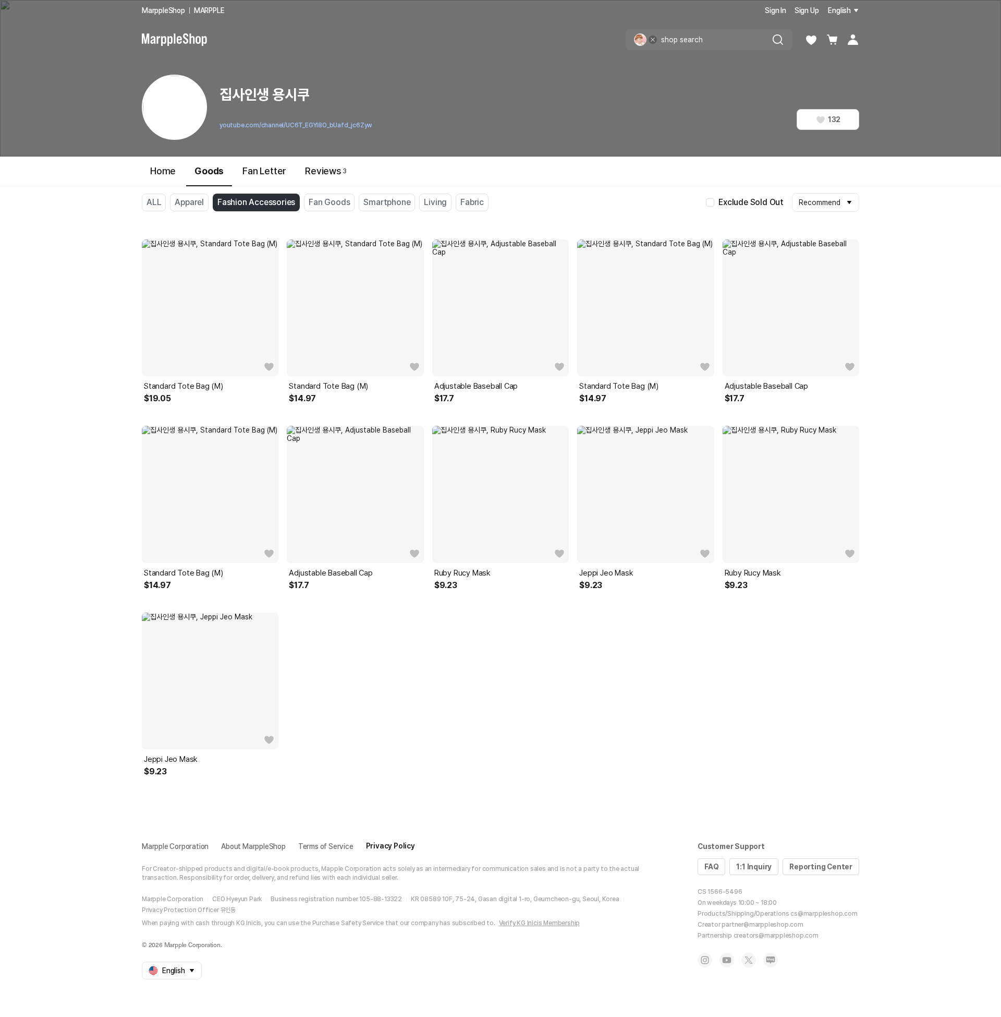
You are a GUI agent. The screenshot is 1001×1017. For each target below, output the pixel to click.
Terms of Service (325, 846)
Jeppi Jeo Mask (606, 573)
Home (163, 170)
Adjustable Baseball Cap (476, 386)
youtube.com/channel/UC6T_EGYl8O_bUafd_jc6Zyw (295, 125)
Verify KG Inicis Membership (539, 923)
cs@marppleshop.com (823, 913)
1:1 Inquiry (754, 867)
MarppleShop (163, 10)
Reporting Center (820, 867)
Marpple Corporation (175, 846)
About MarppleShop (253, 846)
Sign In (775, 10)
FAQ (711, 867)
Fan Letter (264, 170)
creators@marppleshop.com (776, 935)
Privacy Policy (390, 846)
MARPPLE (209, 10)
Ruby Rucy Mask (462, 573)
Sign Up (807, 10)
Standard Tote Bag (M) (183, 386)
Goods (209, 170)
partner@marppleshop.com (762, 924)
